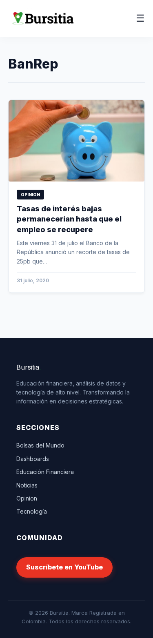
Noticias (27, 485)
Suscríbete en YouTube (64, 567)
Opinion (26, 498)
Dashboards (32, 458)
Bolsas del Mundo (40, 445)
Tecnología (31, 511)
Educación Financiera (45, 471)
